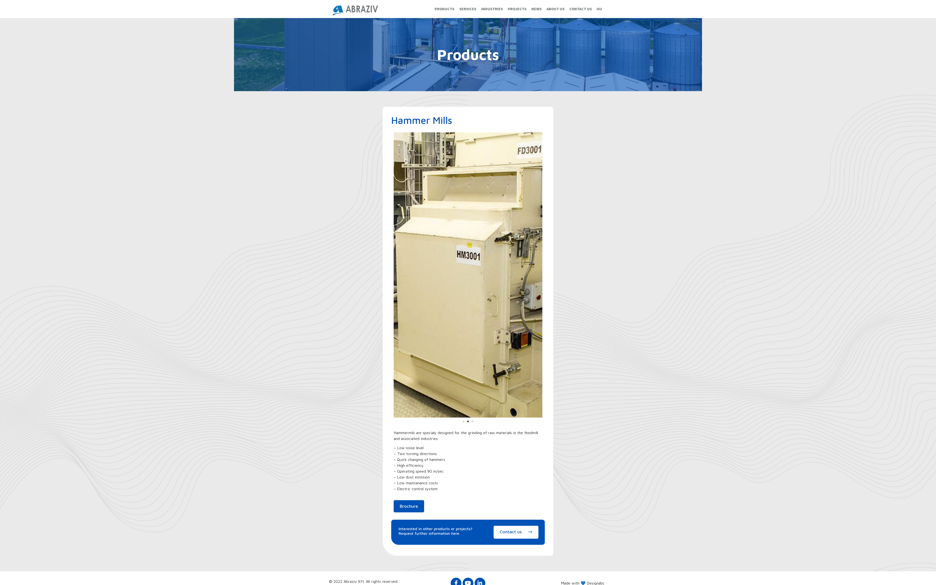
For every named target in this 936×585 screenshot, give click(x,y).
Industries (492, 9)
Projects (517, 9)
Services (467, 9)
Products (444, 9)
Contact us (580, 9)
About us (555, 9)
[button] (463, 421)
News (536, 9)
